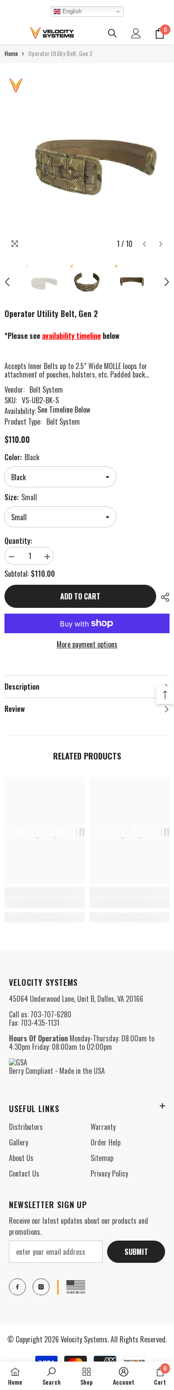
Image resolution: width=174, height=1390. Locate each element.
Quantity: (18, 541)
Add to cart (80, 596)
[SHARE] (163, 597)
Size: (20, 497)
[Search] (112, 33)
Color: (21, 457)
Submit (136, 1251)
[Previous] (144, 244)
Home (11, 53)
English (71, 11)
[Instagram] (41, 1286)
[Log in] (136, 33)
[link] (44, 902)
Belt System (46, 389)
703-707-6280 (50, 1014)
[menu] (9, 33)
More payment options (87, 644)
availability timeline (71, 335)
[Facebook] (17, 1286)
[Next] (161, 244)
